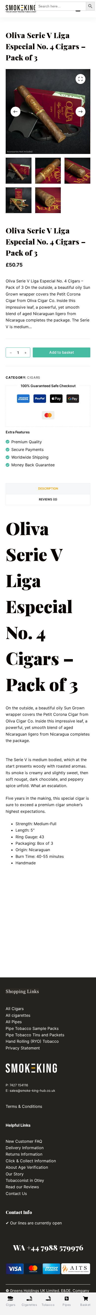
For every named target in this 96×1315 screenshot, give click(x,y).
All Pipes (14, 1021)
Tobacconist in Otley (25, 1180)
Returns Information (24, 1154)
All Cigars (15, 1008)
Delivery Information (25, 1147)
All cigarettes (18, 1015)
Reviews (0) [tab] (48, 499)
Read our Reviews (22, 1186)
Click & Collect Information (31, 1160)
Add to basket (61, 352)
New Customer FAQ (24, 1141)
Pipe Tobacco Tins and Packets (35, 1034)
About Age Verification (27, 1167)
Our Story (15, 1173)
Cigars (33, 377)
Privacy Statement (23, 1047)
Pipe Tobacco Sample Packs (33, 1028)
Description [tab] (48, 488)
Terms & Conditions (24, 1106)
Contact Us (16, 1193)
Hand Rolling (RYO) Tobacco (33, 1041)
